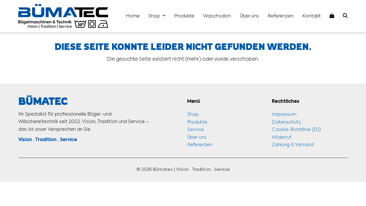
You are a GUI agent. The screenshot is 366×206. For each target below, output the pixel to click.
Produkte (197, 122)
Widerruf (281, 137)
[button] (345, 16)
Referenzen (199, 145)
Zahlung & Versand (293, 145)
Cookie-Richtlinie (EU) (296, 130)
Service (195, 130)
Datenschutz (286, 122)
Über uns (196, 137)
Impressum (284, 114)
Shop (193, 114)
